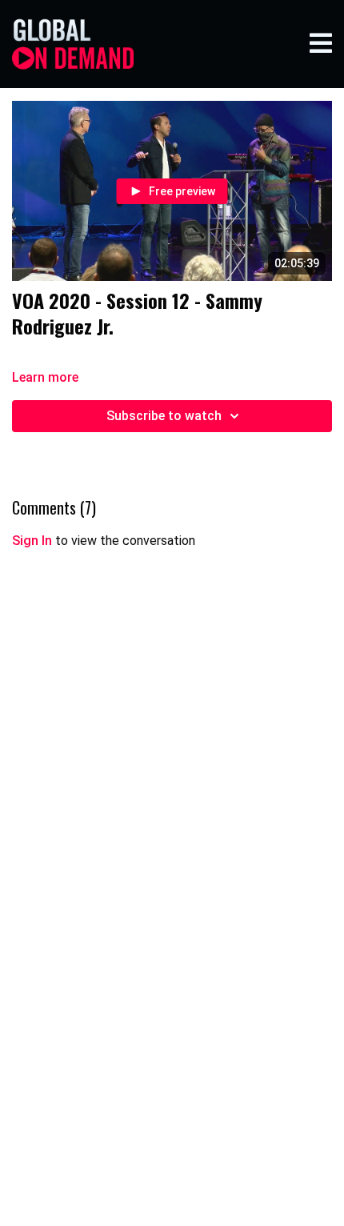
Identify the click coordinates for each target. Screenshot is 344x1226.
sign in (32, 540)
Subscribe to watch (164, 415)
